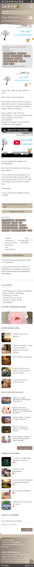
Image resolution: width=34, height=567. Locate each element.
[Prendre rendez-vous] (22, 1)
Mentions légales (8, 540)
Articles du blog (20, 220)
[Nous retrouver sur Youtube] (12, 1)
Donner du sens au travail (12, 298)
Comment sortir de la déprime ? (20, 335)
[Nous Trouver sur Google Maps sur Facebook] (20, 1)
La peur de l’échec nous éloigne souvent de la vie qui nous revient (21, 370)
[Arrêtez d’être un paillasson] (6, 360)
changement (6, 222)
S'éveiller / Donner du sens (12, 300)
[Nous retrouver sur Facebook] (3, 1)
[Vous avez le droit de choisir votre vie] (6, 383)
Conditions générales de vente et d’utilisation (13, 546)
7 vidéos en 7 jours (9, 53)
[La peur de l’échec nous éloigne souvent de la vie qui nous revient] (6, 372)
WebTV (12, 63)
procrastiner (18, 58)
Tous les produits (25, 448)
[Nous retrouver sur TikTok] (10, 1)
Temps (30, 230)
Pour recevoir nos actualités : (12, 521)
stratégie (22, 61)
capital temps (21, 53)
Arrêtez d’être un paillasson (22, 357)
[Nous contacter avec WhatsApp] (17, 1)
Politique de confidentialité (11, 542)
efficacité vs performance (9, 225)
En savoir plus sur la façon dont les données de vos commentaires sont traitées (16, 271)
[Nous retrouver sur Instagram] (5, 1)
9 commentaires (8, 51)
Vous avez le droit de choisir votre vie (20, 381)
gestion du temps (16, 56)
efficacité (6, 56)
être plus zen (23, 228)
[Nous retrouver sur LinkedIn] (7, 1)
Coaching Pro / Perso (10, 295)
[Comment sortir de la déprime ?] (6, 337)
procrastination (8, 58)
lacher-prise (6, 230)
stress (6, 63)
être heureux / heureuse (9, 228)
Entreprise (22, 225)
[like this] (30, 205)
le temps (27, 56)
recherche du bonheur (10, 61)
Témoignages (8, 302)
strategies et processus (19, 230)
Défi (20, 222)
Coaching (14, 222)
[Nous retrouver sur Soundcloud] (15, 1)
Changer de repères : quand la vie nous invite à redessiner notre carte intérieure (22, 348)
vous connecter (16, 260)
